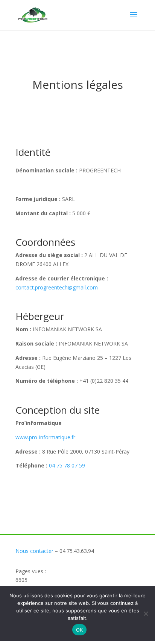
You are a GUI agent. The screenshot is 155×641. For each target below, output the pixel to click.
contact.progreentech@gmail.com (56, 287)
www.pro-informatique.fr (45, 437)
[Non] (145, 613)
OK (79, 630)
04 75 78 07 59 (67, 465)
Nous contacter (34, 550)
